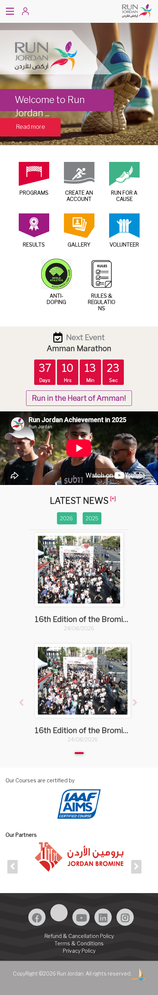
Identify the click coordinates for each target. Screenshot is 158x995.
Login (35, 12)
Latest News (79, 501)
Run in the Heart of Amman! (79, 398)
